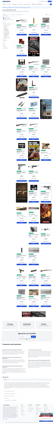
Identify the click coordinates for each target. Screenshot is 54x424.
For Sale (33, 4)
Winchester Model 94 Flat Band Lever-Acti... (46, 68)
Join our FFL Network (39, 411)
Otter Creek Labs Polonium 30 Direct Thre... (21, 256)
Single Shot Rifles (6, 34)
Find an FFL (30, 411)
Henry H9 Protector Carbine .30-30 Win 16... (33, 130)
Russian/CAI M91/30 (32, 214)
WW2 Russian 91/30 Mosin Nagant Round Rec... (21, 298)
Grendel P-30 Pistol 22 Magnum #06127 (34, 235)
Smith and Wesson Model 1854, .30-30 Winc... (21, 27)
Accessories (23, 414)
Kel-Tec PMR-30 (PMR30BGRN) (21, 276)
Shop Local (8, 4)
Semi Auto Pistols (6, 25)
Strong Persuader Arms (43, 195)
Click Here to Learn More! (26, 7)
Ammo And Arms (30, 132)
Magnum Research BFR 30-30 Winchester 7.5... (21, 68)
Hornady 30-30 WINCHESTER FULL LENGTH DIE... (21, 110)
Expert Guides (20, 4)
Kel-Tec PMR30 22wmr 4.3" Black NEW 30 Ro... (33, 193)
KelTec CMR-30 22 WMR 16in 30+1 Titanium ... (45, 236)
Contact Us (45, 408)
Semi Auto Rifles (6, 29)
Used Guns (22, 411)
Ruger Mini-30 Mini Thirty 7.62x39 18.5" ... (21, 151)
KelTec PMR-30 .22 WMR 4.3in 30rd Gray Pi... (21, 173)
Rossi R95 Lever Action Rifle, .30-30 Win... (33, 69)
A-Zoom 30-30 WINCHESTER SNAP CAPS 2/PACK (33, 89)
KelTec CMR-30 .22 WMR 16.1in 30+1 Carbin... (33, 173)
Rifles (22, 408)
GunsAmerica (6, 405)
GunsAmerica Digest (12, 417)
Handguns (22, 406)
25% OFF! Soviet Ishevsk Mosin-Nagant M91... (33, 256)
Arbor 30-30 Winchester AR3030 (33, 27)
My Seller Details (38, 408)
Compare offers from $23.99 (34, 118)
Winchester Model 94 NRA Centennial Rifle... (45, 26)
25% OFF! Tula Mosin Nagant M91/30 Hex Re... (45, 298)
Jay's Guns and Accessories (31, 216)
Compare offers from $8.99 (34, 97)
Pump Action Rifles (6, 33)
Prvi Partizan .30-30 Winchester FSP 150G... (32, 110)
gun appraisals (14, 415)
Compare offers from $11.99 (34, 34)
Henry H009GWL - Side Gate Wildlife (45, 277)
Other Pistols (6, 28)
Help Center (46, 406)
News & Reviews (14, 4)
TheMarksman (19, 28)
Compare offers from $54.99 (22, 118)
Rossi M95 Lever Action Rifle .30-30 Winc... (21, 131)
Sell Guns (49, 1)
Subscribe (33, 336)
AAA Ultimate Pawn (30, 257)
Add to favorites (23, 32)
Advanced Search (31, 408)
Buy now (22, 34)
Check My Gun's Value (27, 4)
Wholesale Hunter (19, 132)
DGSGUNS (42, 153)
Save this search (20, 14)
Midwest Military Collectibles (43, 28)
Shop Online (4, 4)
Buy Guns (29, 406)
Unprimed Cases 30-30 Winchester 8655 (20, 48)
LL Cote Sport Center (18, 69)
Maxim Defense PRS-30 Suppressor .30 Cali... (32, 277)
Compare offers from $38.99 (22, 55)
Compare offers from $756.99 (46, 243)
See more (4, 38)
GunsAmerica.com (11, 422)
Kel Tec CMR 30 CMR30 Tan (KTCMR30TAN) (45, 193)
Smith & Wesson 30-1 (44, 152)
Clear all (13, 14)
